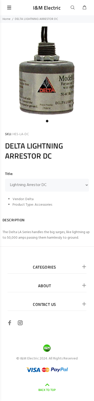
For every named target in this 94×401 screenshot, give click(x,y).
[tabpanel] (47, 70)
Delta (29, 199)
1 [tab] (47, 121)
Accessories (43, 205)
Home (7, 19)
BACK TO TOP (47, 389)
